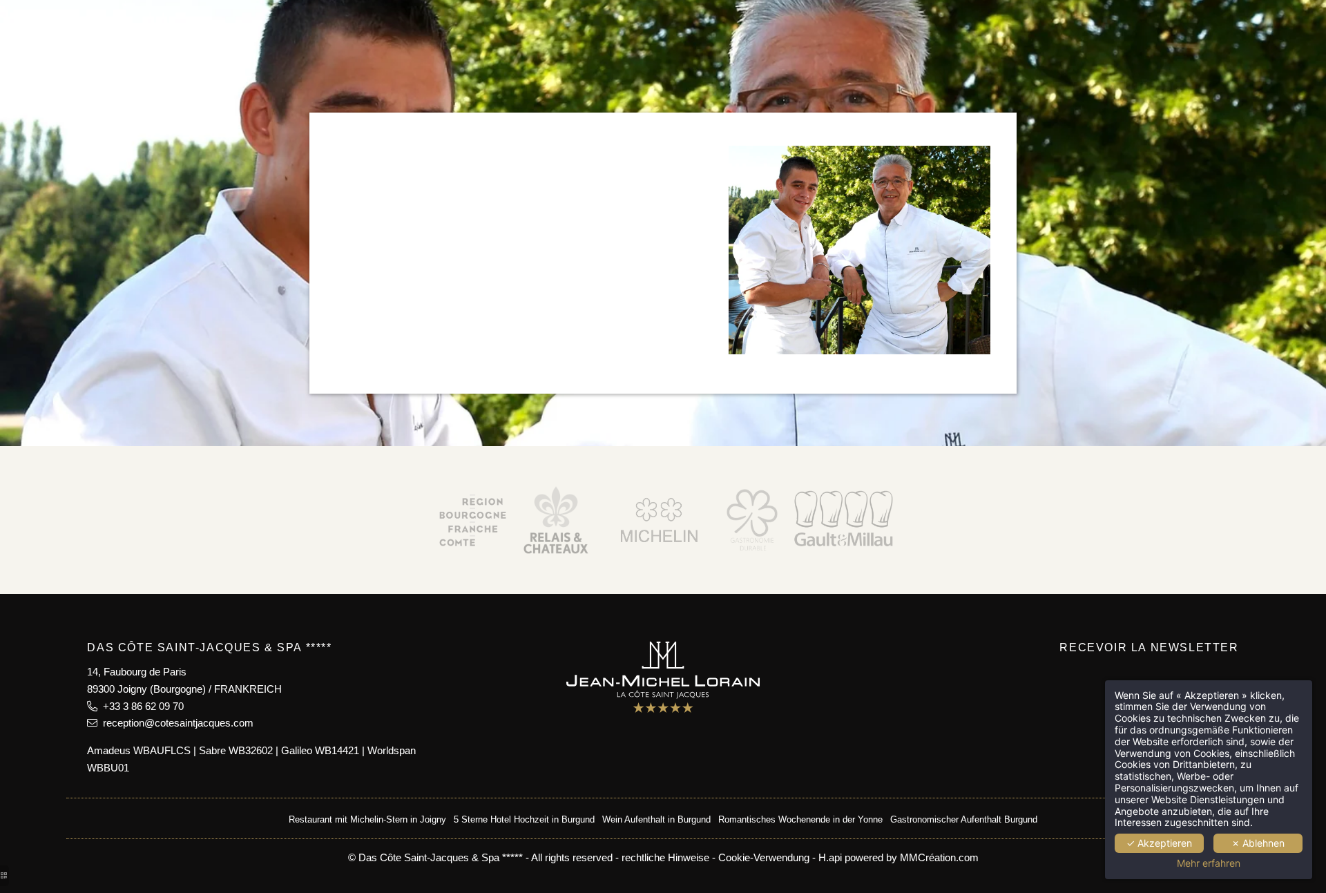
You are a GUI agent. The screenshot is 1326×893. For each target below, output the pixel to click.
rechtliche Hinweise (665, 857)
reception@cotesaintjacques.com (175, 723)
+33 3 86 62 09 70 (140, 706)
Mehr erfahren (1208, 863)
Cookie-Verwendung (763, 857)
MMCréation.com (939, 857)
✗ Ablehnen (1258, 843)
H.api (830, 857)
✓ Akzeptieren (1159, 843)
